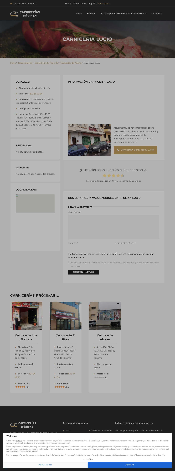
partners (19, 441)
